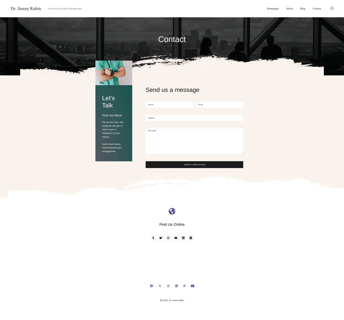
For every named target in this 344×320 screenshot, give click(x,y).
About (289, 8)
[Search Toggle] (332, 8)
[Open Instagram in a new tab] (168, 286)
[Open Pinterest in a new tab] (184, 286)
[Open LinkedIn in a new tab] (176, 286)
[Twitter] (161, 238)
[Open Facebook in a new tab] (151, 286)
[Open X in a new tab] (160, 286)
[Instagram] (168, 238)
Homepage (273, 8)
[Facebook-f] (153, 238)
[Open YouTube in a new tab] (192, 286)
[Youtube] (176, 238)
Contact (317, 8)
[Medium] (191, 238)
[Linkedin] (183, 238)
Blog (302, 8)
